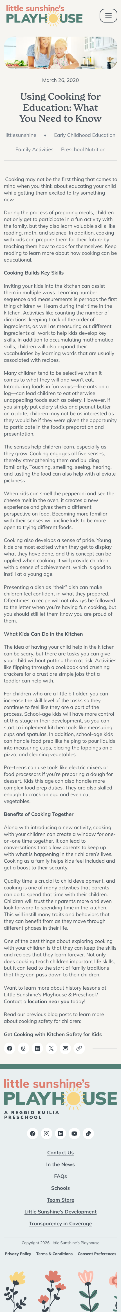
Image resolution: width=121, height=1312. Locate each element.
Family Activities (34, 149)
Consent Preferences (97, 1253)
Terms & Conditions (54, 1253)
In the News (60, 1164)
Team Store (60, 1199)
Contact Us (60, 1152)
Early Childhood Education (84, 135)
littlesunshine (21, 135)
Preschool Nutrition (83, 149)
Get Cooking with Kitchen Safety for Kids (53, 1034)
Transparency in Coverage (60, 1223)
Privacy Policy (18, 1253)
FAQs (60, 1176)
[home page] (44, 16)
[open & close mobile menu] (108, 16)
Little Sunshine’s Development (60, 1211)
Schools (60, 1187)
